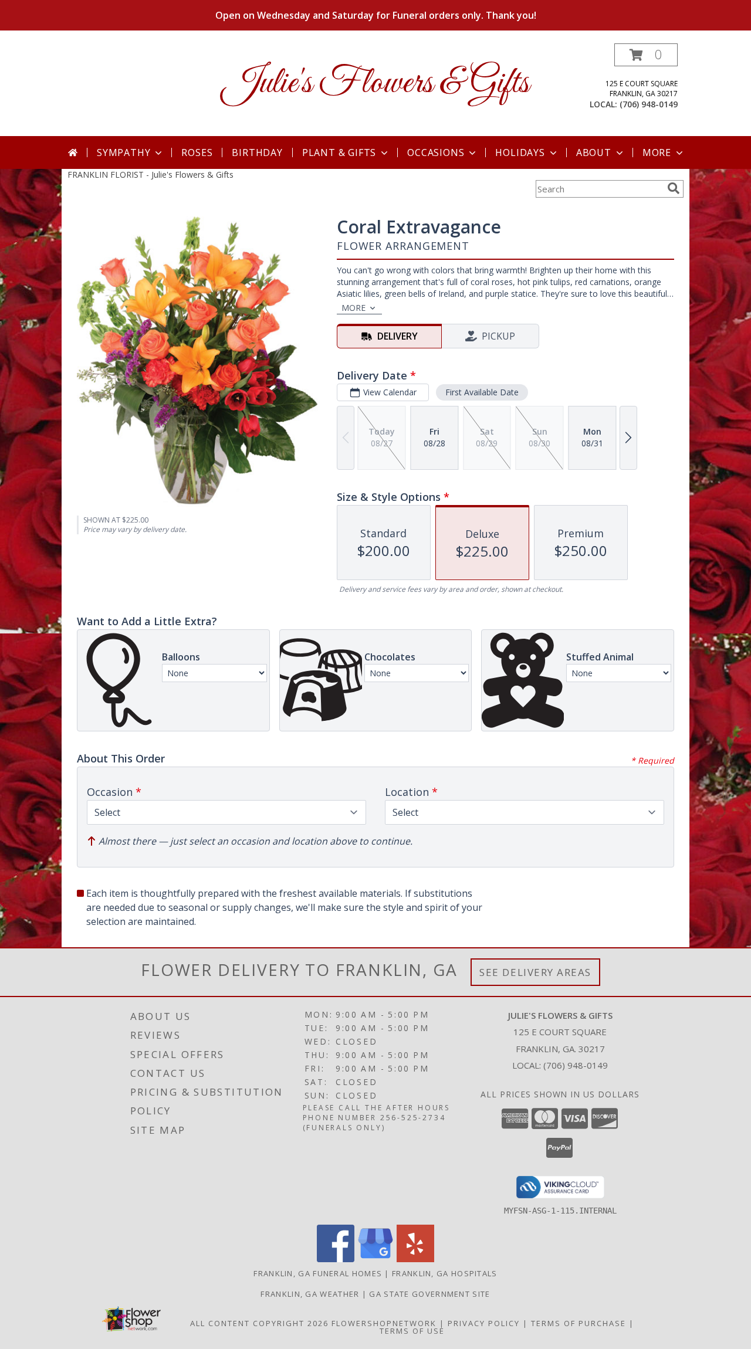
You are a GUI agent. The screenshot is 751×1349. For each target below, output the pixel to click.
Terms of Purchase (578, 1323)
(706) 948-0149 (649, 104)
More (656, 152)
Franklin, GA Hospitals (445, 1273)
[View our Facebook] (335, 1259)
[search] (673, 188)
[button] (646, 54)
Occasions (435, 152)
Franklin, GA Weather (310, 1294)
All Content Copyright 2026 (259, 1323)
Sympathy (123, 152)
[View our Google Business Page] (375, 1259)
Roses (196, 152)
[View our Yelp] (415, 1259)
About (593, 152)
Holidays (519, 152)
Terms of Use (412, 1331)
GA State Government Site (429, 1294)
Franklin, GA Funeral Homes (317, 1273)
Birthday (257, 152)
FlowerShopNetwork (384, 1323)
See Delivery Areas (535, 972)
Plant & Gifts (339, 152)
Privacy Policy (484, 1323)
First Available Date (482, 392)
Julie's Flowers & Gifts (375, 83)
